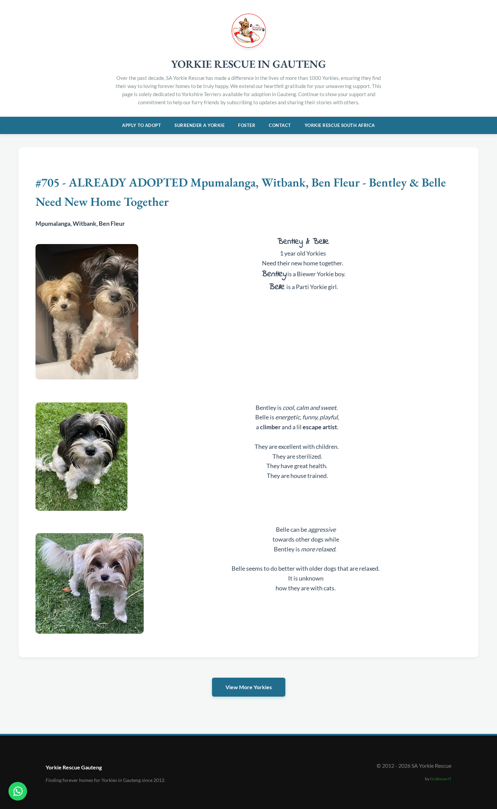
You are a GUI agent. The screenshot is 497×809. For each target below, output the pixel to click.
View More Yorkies (249, 687)
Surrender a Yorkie (199, 125)
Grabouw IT (440, 778)
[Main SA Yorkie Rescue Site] (249, 45)
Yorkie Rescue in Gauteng (248, 64)
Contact (280, 125)
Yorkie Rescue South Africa (340, 125)
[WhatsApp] (17, 791)
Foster (246, 125)
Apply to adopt (141, 125)
